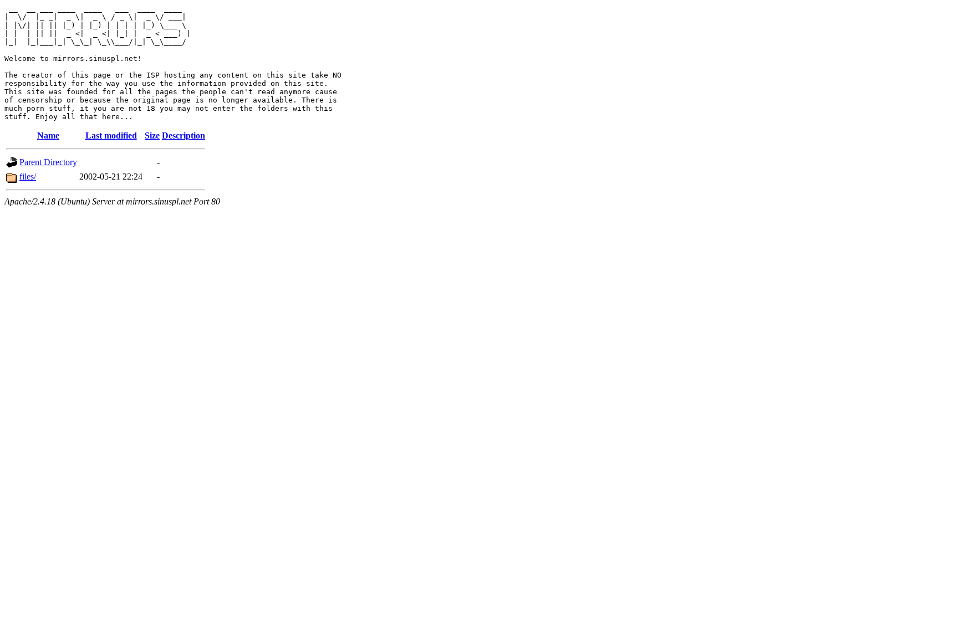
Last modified (111, 135)
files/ (27, 176)
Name (48, 135)
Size (152, 135)
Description (183, 135)
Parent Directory (48, 162)
